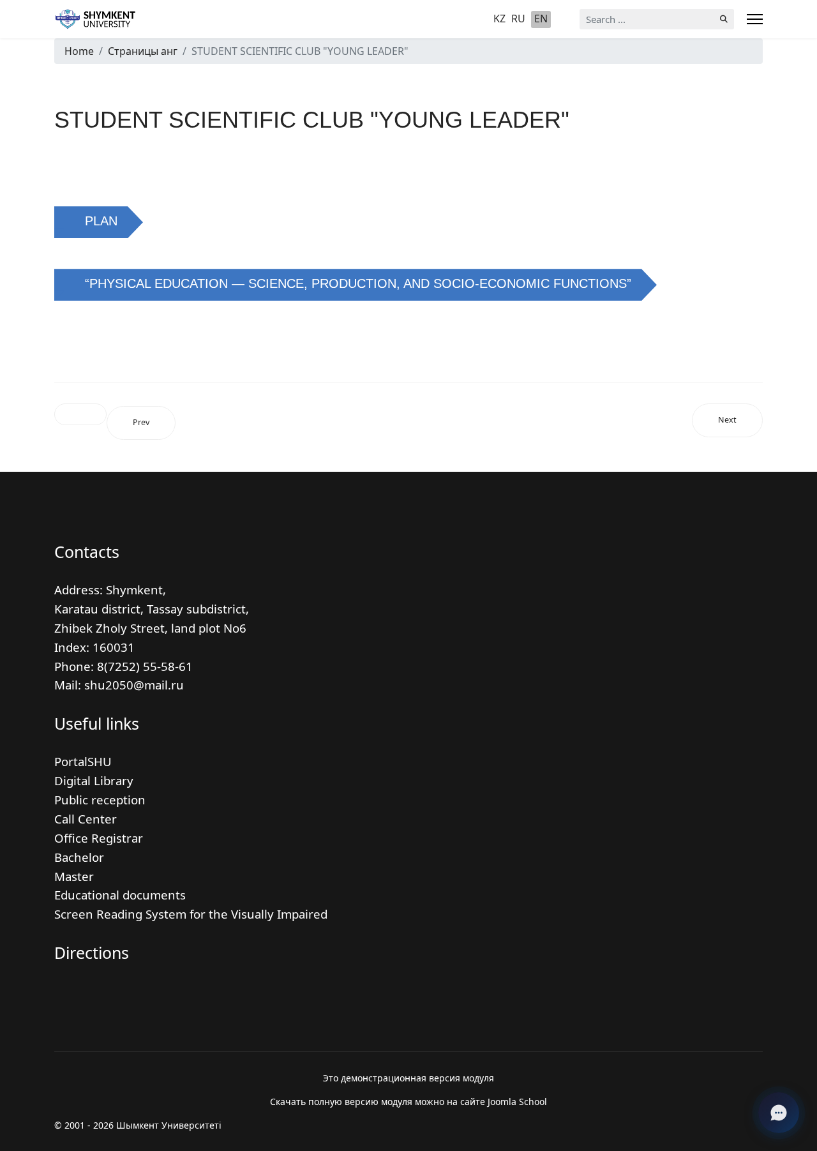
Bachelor (79, 857)
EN (541, 18)
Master (74, 876)
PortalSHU (83, 761)
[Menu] (755, 19)
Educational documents (120, 895)
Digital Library (93, 780)
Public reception (100, 800)
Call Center (85, 819)
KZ (499, 18)
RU (518, 18)
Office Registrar (98, 838)
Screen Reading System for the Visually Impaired (190, 914)
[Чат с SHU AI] (778, 1112)
